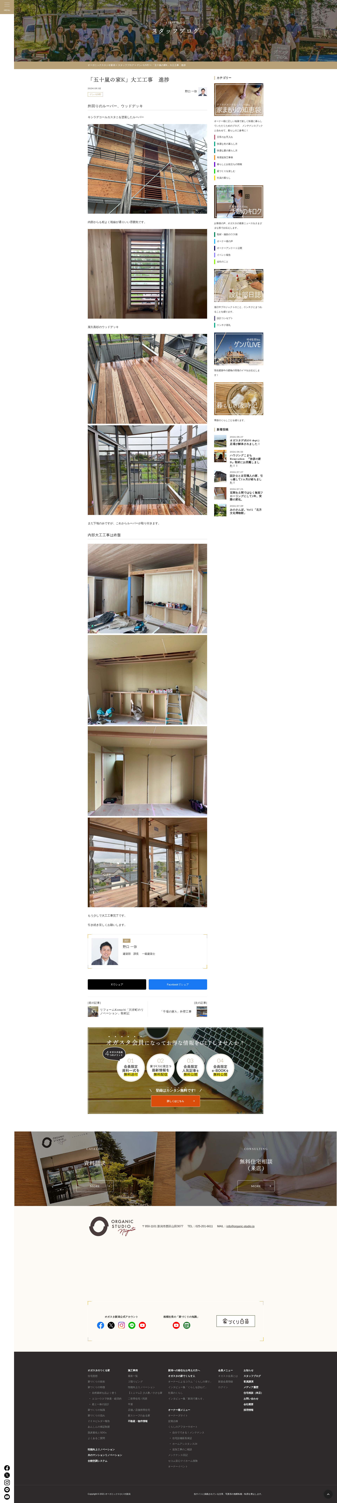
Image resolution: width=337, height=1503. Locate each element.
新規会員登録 (225, 1381)
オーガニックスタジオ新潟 (101, 65)
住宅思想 (93, 1376)
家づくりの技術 (96, 1381)
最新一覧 (133, 1376)
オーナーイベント (178, 1466)
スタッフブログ (252, 1376)
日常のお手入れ (225, 137)
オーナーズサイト (178, 1415)
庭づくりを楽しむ (226, 171)
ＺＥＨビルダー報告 (99, 1421)
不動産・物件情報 (138, 1421)
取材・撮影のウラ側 (227, 234)
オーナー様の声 (225, 241)
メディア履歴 (251, 1387)
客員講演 (248, 1381)
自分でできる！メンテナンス (188, 1432)
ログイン (223, 1387)
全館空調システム (97, 1460)
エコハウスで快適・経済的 (106, 1398)
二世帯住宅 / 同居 (137, 1398)
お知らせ (248, 1370)
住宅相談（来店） (253, 1392)
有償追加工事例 (225, 157)
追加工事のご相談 (182, 1449)
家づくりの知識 (96, 1409)
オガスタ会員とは (228, 1376)
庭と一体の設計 (100, 1404)
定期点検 (173, 1421)
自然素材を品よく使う (104, 1392)
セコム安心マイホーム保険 (183, 1460)
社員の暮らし (224, 177)
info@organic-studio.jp (240, 1226)
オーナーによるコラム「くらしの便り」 (190, 1381)
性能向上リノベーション (101, 1449)
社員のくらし (175, 1392)
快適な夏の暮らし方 (227, 150)
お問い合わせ (251, 1398)
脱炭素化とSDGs (97, 1432)
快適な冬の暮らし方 (227, 144)
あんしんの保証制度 (99, 1426)
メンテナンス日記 (178, 1455)
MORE (95, 1186)
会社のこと (222, 261)
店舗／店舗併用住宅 (139, 1409)
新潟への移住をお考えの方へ (184, 1370)
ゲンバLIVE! (95, 94)
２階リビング (135, 1381)
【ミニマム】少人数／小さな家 (145, 1392)
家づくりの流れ (96, 1415)
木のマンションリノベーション (105, 1455)
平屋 (130, 1404)
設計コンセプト (225, 318)
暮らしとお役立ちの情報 (229, 164)
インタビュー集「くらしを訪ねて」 (187, 1387)
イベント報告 (224, 255)
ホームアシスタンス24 (184, 1443)
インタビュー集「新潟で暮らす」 (186, 1398)
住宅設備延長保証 (182, 1438)
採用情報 (248, 1409)
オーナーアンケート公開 (229, 248)
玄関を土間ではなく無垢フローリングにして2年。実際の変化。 (246, 496)
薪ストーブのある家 (139, 1415)
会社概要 (248, 1404)
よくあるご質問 (96, 1438)
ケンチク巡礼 (224, 325)
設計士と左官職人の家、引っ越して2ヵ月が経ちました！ (246, 479)
